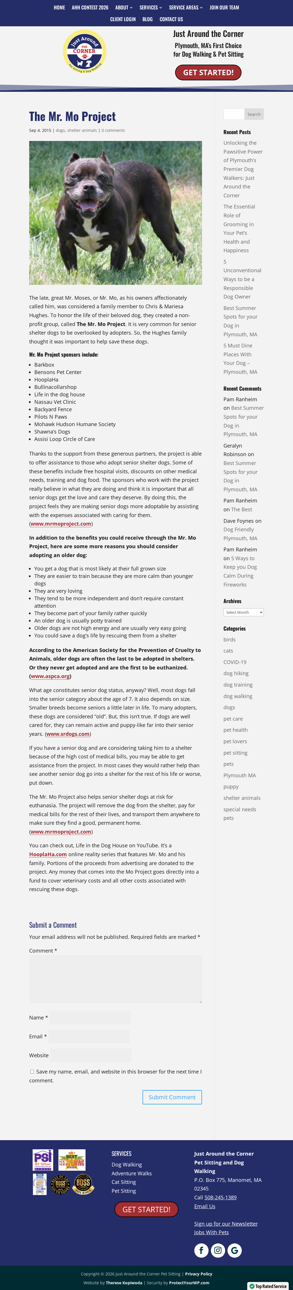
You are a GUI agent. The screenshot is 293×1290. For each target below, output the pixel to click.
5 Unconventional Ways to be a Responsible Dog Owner (242, 279)
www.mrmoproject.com (61, 523)
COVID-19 (234, 662)
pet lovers (235, 741)
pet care (233, 718)
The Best (241, 509)
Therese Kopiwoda (124, 1282)
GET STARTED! (208, 72)
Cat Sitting (124, 1181)
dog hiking (236, 673)
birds (229, 639)
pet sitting (235, 752)
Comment (43, 950)
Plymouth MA (239, 775)
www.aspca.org (50, 676)
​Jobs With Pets (211, 1232)
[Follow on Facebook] (201, 1250)
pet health (235, 729)
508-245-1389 (221, 1197)
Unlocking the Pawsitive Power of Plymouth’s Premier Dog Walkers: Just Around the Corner (243, 169)
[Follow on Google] (234, 1250)
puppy (231, 786)
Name (38, 1017)
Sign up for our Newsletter (226, 1223)
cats (228, 650)
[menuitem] (59, 7)
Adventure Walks (132, 1173)
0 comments (113, 130)
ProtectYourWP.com (189, 1282)
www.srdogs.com (68, 733)
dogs (60, 130)
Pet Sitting (124, 1190)
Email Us (204, 1206)
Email (38, 1036)
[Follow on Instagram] (218, 1250)
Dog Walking (127, 1164)
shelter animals (82, 130)
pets (228, 763)
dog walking (237, 696)
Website (39, 1055)
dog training (238, 684)
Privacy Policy (198, 1274)
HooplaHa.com (48, 854)
